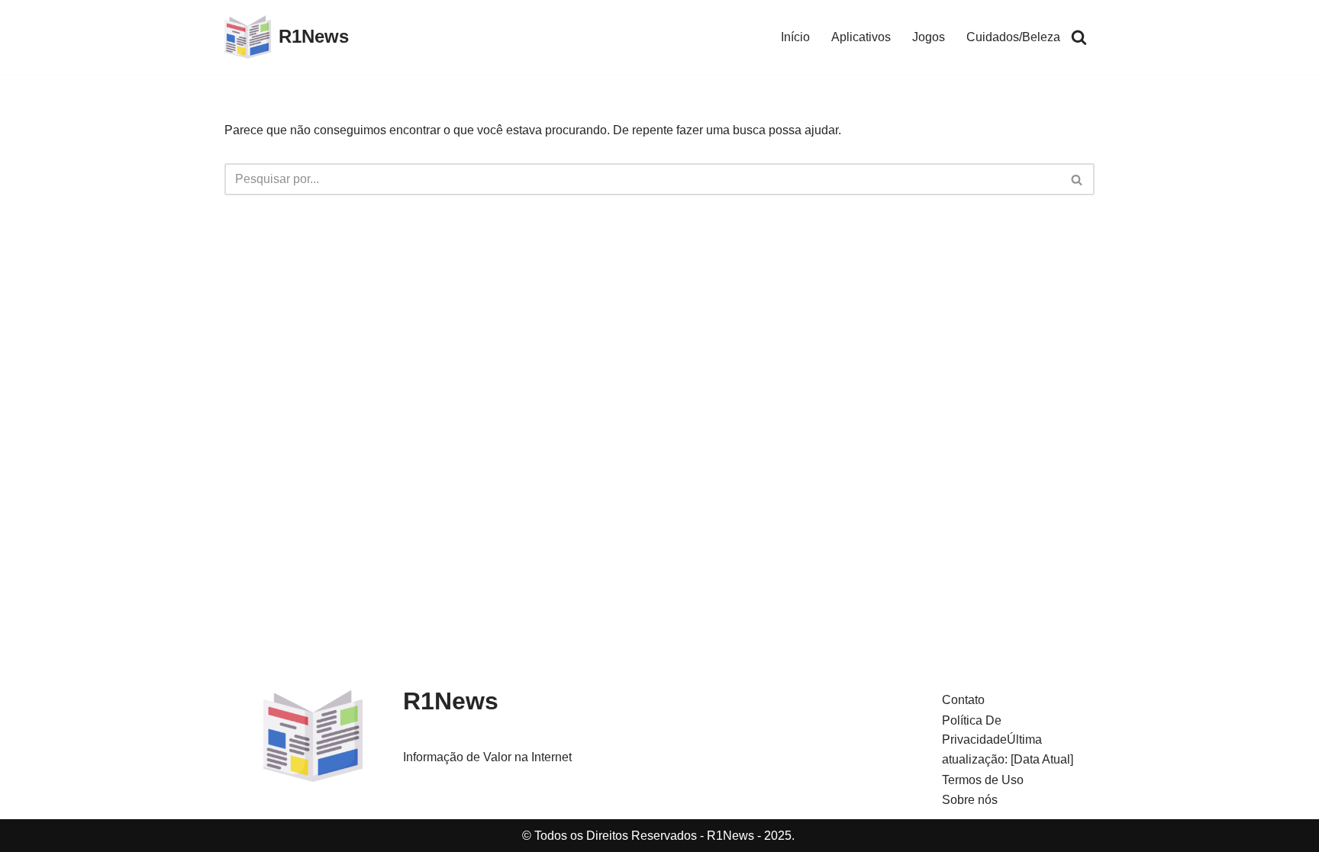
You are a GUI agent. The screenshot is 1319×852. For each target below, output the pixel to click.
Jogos (928, 37)
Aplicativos (861, 37)
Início (795, 37)
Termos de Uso (983, 779)
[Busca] (1079, 37)
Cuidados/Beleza (1013, 37)
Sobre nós (970, 799)
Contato (963, 699)
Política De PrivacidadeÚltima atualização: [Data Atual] (1007, 740)
